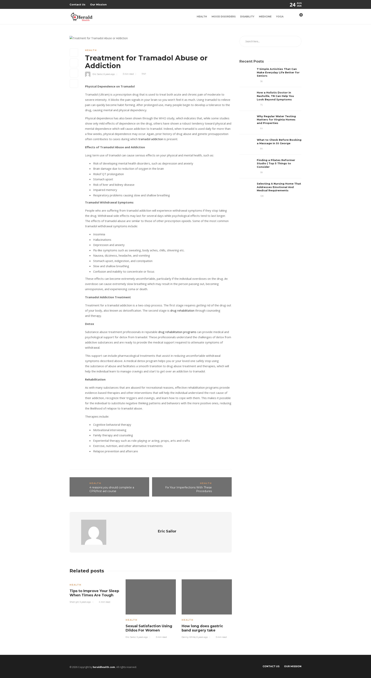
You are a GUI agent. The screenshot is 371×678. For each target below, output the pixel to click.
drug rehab (165, 332)
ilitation (177, 332)
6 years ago (109, 74)
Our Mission (98, 4)
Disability (247, 16)
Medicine (265, 16)
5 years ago (85, 602)
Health (202, 16)
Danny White (189, 637)
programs (189, 332)
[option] (95, 591)
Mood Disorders (224, 16)
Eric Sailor (98, 74)
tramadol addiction (150, 139)
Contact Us (77, 4)
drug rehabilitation (182, 310)
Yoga (279, 16)
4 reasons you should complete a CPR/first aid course (111, 489)
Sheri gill (74, 602)
